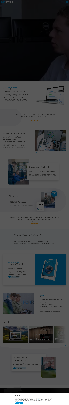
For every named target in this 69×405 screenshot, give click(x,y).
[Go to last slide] (63, 345)
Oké (19, 403)
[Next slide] (65, 345)
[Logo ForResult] (7, 2)
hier (38, 399)
